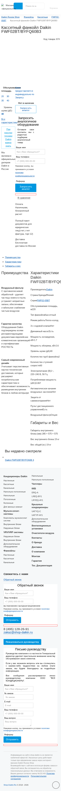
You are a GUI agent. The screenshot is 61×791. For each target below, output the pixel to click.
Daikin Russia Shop (10, 17)
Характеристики (13, 261)
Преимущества (12, 257)
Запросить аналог (26, 187)
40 (8, 100)
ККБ (34, 488)
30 (8, 96)
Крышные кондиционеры (40, 506)
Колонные (8, 503)
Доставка (37, 547)
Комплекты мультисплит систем (15, 519)
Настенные (9, 480)
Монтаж (36, 556)
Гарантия (37, 561)
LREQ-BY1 (37, 496)
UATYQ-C (36, 511)
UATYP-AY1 (37, 515)
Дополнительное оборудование (12, 545)
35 (2, 100)
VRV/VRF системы (13, 532)
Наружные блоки (12, 528)
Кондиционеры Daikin (15, 476)
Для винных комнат (13, 507)
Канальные (9, 488)
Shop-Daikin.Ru (10, 785)
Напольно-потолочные (15, 492)
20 (2, 96)
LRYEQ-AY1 (37, 500)
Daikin (49, 289)
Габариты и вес (13, 266)
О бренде (37, 542)
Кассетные (42, 17)
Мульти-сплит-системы (12, 512)
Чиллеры (37, 484)
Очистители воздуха (43, 533)
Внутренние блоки (12, 524)
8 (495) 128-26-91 (16, 629)
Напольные (9, 495)
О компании (38, 551)
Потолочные (10, 499)
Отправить (12, 620)
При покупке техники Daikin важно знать (8, 137)
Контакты (37, 538)
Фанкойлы (29, 17)
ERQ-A (35, 492)
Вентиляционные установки (41, 527)
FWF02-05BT (43, 300)
